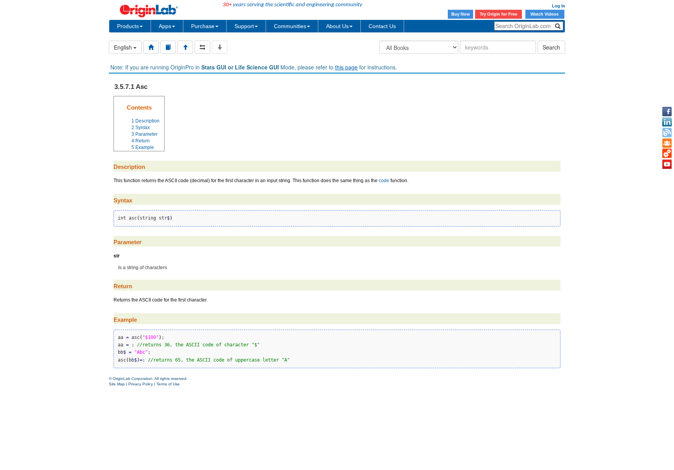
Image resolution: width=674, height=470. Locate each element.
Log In (558, 6)
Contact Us (382, 26)
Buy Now (460, 14)
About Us (337, 26)
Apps (165, 26)
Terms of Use (168, 384)
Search (551, 47)
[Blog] (667, 133)
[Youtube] (667, 164)
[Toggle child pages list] (219, 47)
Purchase (203, 26)
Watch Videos (545, 14)
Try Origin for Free (498, 14)
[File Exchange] (667, 154)
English (123, 47)
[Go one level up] (185, 47)
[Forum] (667, 143)
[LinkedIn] (667, 122)
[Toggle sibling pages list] (202, 47)
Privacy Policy (140, 384)
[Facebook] (667, 111)
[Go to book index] (168, 47)
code (384, 180)
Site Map (117, 384)
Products (128, 26)
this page (346, 67)
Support (244, 26)
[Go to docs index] (151, 47)
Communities (290, 26)
